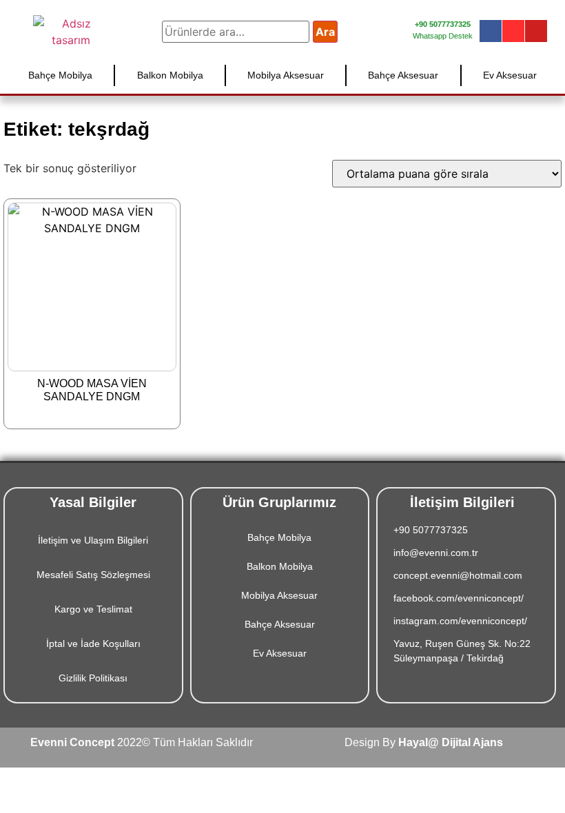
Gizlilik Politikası (93, 677)
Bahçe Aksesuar (403, 75)
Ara (325, 32)
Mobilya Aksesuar (285, 75)
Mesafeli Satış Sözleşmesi (93, 574)
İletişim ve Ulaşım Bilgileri (93, 540)
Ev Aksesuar (510, 75)
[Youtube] (536, 31)
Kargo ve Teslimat (93, 609)
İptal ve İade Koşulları (93, 643)
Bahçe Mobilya (60, 75)
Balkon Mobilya (170, 75)
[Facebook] (491, 31)
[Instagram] (513, 31)
